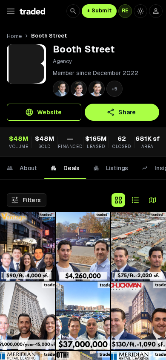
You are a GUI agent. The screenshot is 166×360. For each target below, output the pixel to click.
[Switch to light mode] (140, 11)
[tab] (22, 168)
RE (125, 10)
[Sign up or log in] (156, 11)
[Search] (73, 11)
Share (127, 112)
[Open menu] (10, 11)
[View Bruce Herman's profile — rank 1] (61, 89)
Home (14, 36)
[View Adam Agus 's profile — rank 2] (79, 89)
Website (49, 112)
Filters (32, 200)
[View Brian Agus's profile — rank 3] (97, 89)
